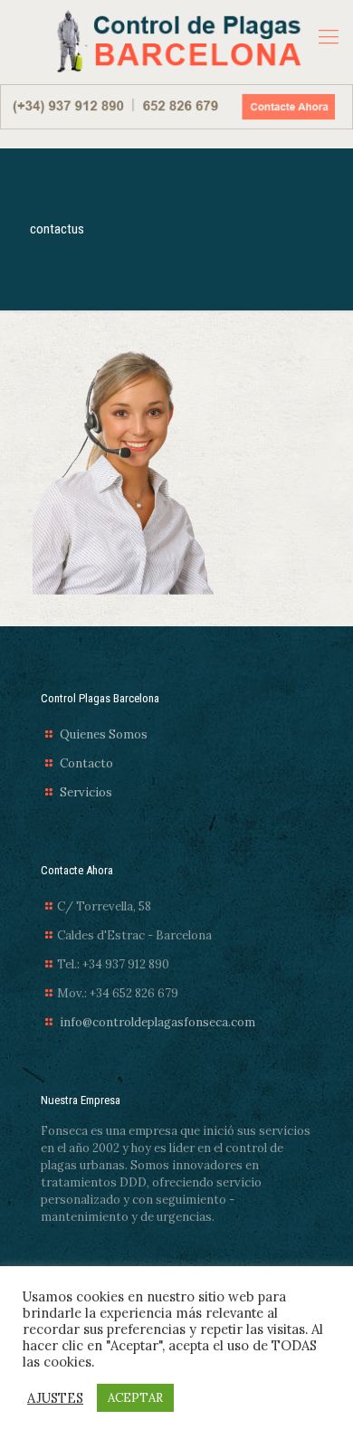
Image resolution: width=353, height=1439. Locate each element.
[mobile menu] (328, 36)
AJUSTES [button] (55, 1398)
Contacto (86, 763)
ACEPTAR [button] (135, 1398)
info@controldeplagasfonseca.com (157, 1022)
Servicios (86, 792)
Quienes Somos (104, 734)
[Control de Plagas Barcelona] (176, 42)
